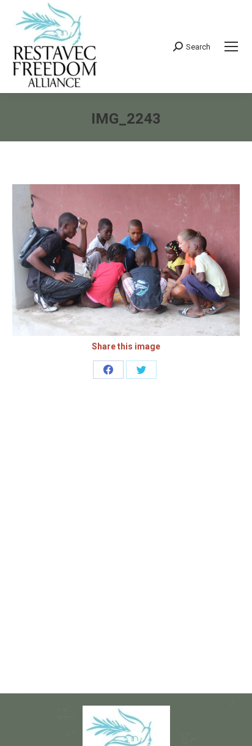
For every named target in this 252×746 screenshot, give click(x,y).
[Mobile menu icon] (231, 46)
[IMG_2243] (126, 260)
